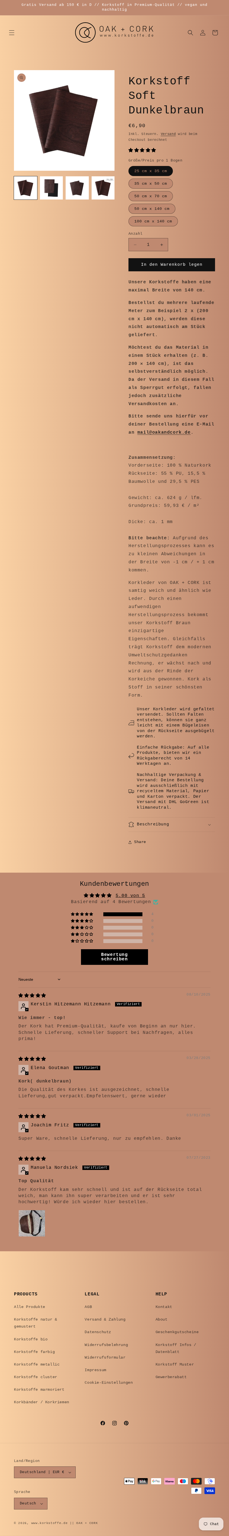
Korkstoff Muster (175, 1364)
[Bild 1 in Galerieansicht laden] (25, 188)
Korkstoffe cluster (35, 1377)
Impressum (95, 1370)
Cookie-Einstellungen (109, 1382)
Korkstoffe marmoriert (39, 1389)
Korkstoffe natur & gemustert (35, 1323)
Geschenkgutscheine (177, 1332)
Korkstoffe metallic (36, 1364)
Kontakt (164, 1307)
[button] (12, 33)
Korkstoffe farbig (34, 1352)
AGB (88, 1307)
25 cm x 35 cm (150, 171)
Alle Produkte (29, 1307)
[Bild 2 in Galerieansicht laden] (51, 188)
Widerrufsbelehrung (106, 1345)
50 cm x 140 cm (152, 208)
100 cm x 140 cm (153, 221)
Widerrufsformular (105, 1357)
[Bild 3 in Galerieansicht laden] (77, 188)
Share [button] (140, 842)
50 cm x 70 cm (150, 196)
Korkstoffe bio (30, 1339)
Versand (168, 134)
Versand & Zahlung (105, 1319)
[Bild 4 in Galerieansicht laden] (103, 188)
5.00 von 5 (130, 895)
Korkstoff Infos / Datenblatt (176, 1348)
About (162, 1319)
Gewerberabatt (171, 1377)
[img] (32, 995)
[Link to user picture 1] (31, 1223)
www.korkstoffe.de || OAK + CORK (64, 1523)
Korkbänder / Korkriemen (41, 1402)
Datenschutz (98, 1332)
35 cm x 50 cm (150, 183)
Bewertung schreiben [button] (114, 957)
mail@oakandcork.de (164, 432)
